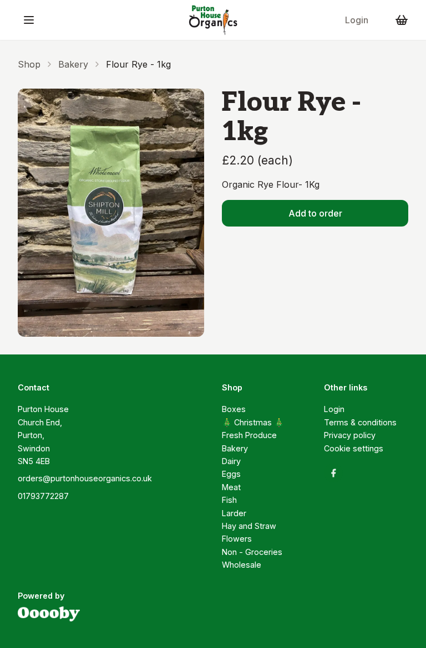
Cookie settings (353, 448)
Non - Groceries (252, 552)
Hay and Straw (249, 526)
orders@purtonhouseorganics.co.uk (85, 478)
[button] (29, 20)
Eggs (231, 474)
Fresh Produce (249, 435)
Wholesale (241, 564)
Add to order (315, 213)
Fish (229, 500)
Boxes (234, 409)
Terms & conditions (360, 422)
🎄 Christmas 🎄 (253, 422)
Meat (231, 487)
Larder (234, 513)
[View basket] (401, 20)
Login (356, 19)
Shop (29, 64)
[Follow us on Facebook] (333, 473)
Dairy (231, 461)
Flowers (237, 538)
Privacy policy (350, 435)
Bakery (73, 64)
